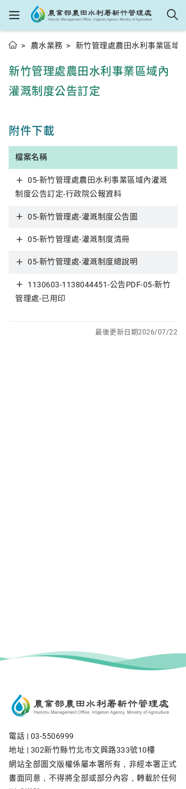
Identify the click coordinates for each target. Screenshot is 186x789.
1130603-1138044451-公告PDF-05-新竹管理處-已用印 (92, 291)
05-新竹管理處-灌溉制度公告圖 (83, 216)
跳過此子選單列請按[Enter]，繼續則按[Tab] (17, 55)
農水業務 (47, 45)
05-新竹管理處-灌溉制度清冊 (79, 239)
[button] (14, 15)
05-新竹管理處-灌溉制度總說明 (83, 261)
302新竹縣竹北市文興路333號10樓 (93, 749)
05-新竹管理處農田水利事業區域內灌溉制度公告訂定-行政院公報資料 (91, 186)
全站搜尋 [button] (173, 15)
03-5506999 (52, 736)
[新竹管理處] (93, 15)
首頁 (13, 45)
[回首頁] (93, 707)
